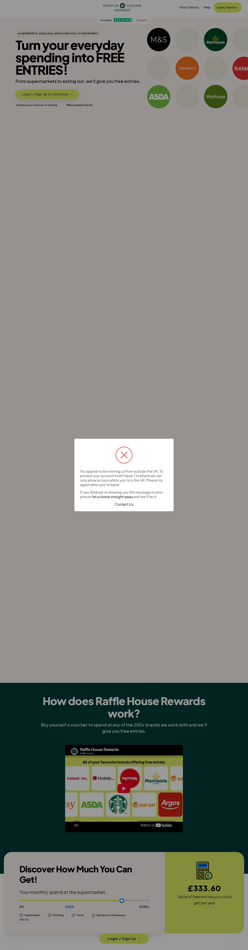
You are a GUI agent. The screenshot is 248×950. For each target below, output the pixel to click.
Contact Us (124, 504)
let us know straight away (112, 496)
